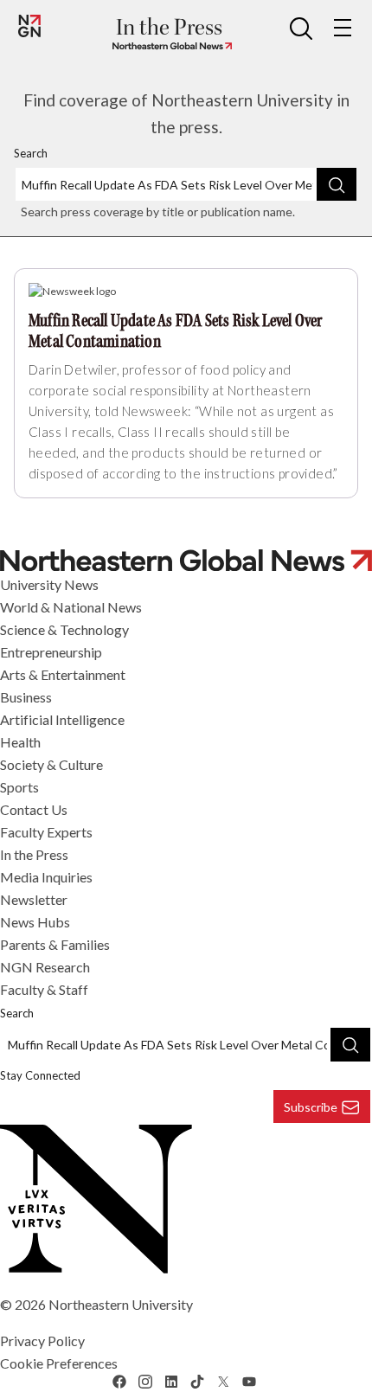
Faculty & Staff (44, 989)
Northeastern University (120, 1304)
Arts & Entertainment (62, 674)
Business (26, 697)
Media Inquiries (46, 877)
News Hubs (35, 922)
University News (49, 584)
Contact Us (33, 809)
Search (31, 153)
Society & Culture (51, 764)
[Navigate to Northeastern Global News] (169, 46)
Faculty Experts (46, 832)
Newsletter (33, 899)
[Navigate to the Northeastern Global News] (29, 26)
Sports (19, 787)
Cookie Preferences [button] (59, 1363)
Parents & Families (55, 944)
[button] (301, 27)
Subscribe (310, 1107)
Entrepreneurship (51, 652)
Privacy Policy (42, 1340)
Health (20, 742)
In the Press (34, 854)
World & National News (71, 607)
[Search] (336, 184)
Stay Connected (40, 1075)
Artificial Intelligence (62, 719)
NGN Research (45, 967)
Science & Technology (64, 629)
